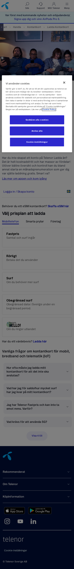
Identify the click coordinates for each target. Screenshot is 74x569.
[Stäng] (64, 83)
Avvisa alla (37, 131)
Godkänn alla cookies (37, 120)
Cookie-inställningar (37, 142)
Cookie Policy (49, 110)
